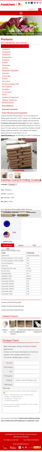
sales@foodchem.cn (8, 135)
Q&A (7, 249)
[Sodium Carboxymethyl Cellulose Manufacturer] (13, 327)
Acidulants (5, 60)
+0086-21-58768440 (32, 440)
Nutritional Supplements (10, 84)
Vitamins (5, 68)
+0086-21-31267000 (12, 212)
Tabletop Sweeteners (9, 100)
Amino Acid (6, 81)
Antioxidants (6, 52)
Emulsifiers (6, 89)
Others (4, 95)
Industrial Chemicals (10, 109)
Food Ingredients (8, 46)
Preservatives (7, 57)
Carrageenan (29, 330)
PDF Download (31, 212)
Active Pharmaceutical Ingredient (14, 113)
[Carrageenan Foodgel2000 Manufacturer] (21, 327)
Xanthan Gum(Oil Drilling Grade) (11, 302)
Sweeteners (6, 54)
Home (7, 33)
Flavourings (6, 76)
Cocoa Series (7, 92)
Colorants (5, 73)
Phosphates (6, 65)
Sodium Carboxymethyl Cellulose (13, 332)
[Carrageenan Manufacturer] (29, 327)
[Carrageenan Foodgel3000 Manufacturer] (37, 327)
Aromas (5, 79)
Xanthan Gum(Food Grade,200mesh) (12, 306)
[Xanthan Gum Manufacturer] (5, 327)
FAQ (34, 245)
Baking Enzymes (8, 103)
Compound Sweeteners (10, 97)
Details (20, 245)
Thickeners (21, 33)
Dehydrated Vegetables (10, 70)
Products (13, 33)
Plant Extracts (7, 87)
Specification (7, 245)
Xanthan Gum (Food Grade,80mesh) (12, 310)
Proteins (5, 62)
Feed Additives (7, 106)
